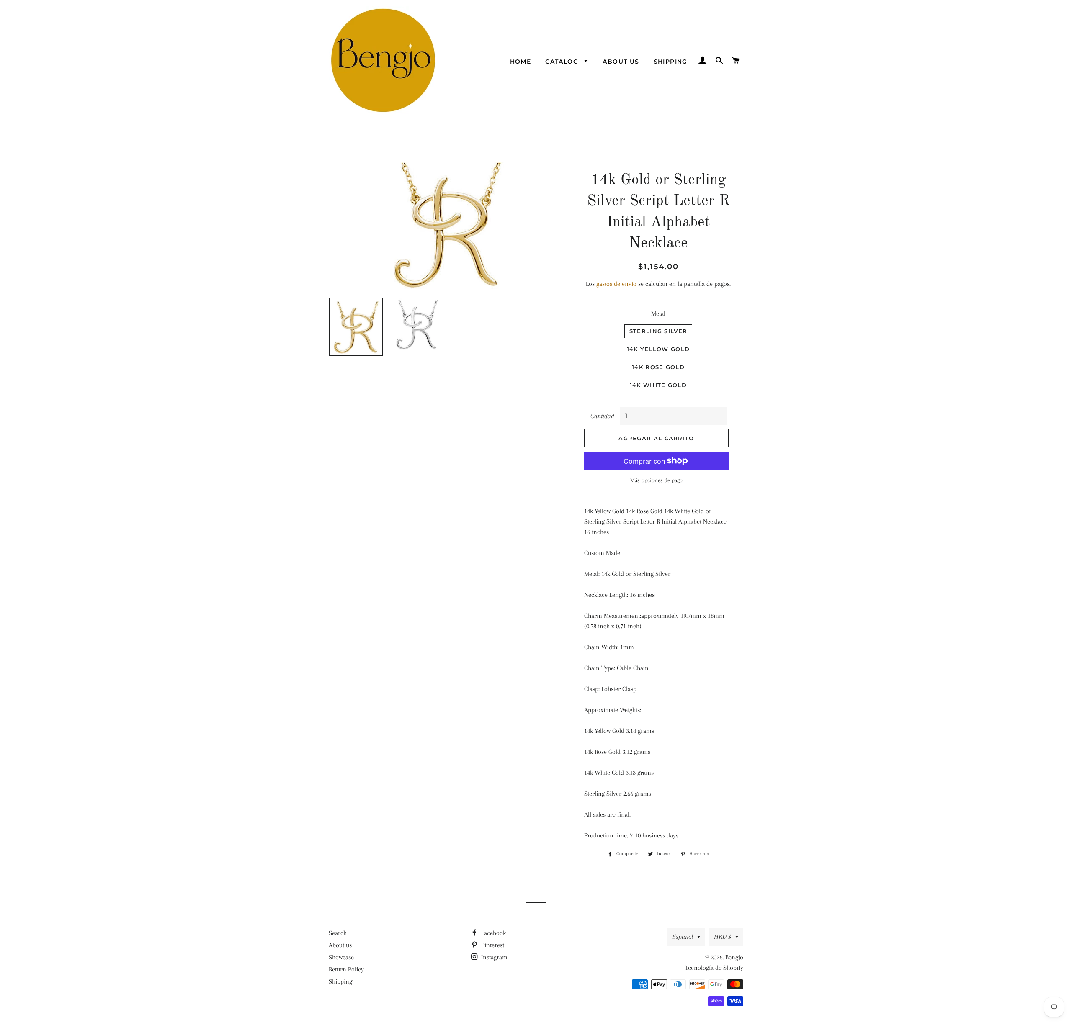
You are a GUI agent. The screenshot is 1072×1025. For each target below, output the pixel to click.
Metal (658, 313)
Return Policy (346, 969)
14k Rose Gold (658, 367)
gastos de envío (616, 284)
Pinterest (491, 945)
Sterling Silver (658, 331)
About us (621, 61)
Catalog (562, 61)
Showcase (341, 957)
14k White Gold (658, 385)
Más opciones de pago (656, 480)
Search (338, 933)
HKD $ (722, 936)
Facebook (492, 933)
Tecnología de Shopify (714, 967)
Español (682, 936)
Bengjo (734, 957)
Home (520, 61)
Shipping (671, 61)
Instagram (493, 957)
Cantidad (602, 416)
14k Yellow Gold (658, 349)
